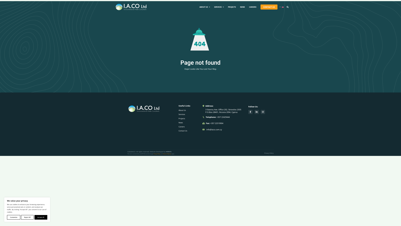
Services (218, 7)
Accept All (40, 217)
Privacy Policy (157, 154)
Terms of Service (167, 154)
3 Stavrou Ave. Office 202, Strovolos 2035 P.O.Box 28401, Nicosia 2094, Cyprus (223, 110)
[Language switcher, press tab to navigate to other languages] (282, 7)
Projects (232, 7)
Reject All (27, 217)
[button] (287, 7)
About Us (203, 7)
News (242, 7)
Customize (13, 217)
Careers (252, 7)
